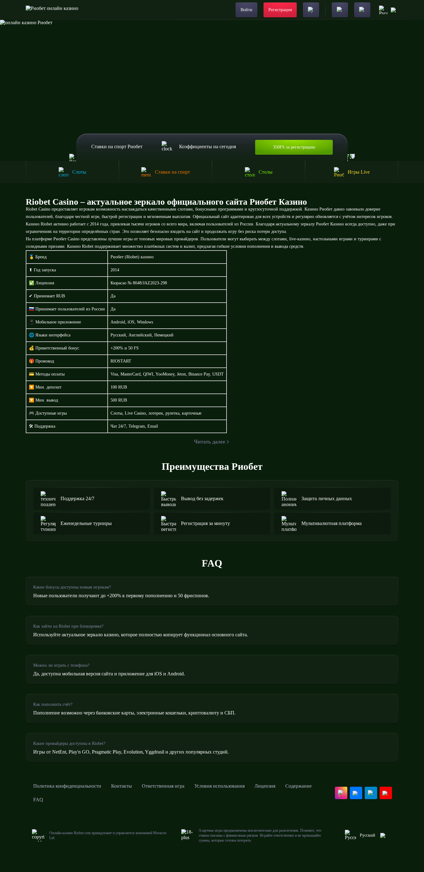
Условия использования (219, 786)
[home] (52, 10)
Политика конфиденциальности (67, 786)
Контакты (121, 786)
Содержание (298, 786)
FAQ (38, 799)
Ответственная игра (163, 786)
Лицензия (265, 786)
